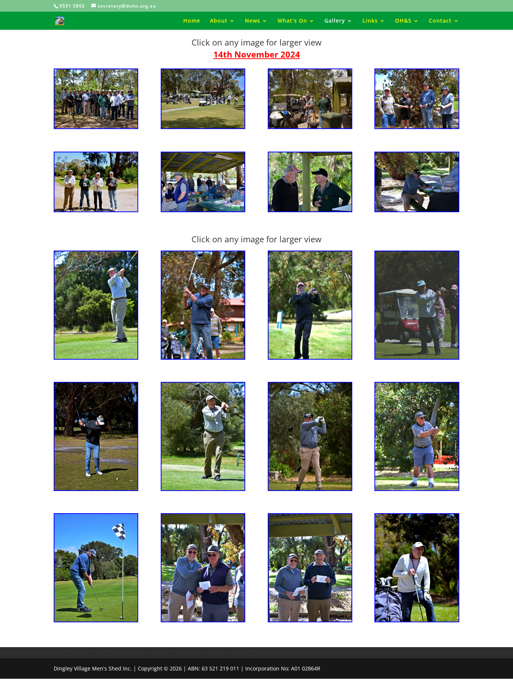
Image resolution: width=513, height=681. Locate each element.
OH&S (403, 21)
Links (370, 21)
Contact (440, 21)
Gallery (334, 21)
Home (191, 21)
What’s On (292, 21)
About (219, 21)
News (252, 21)
